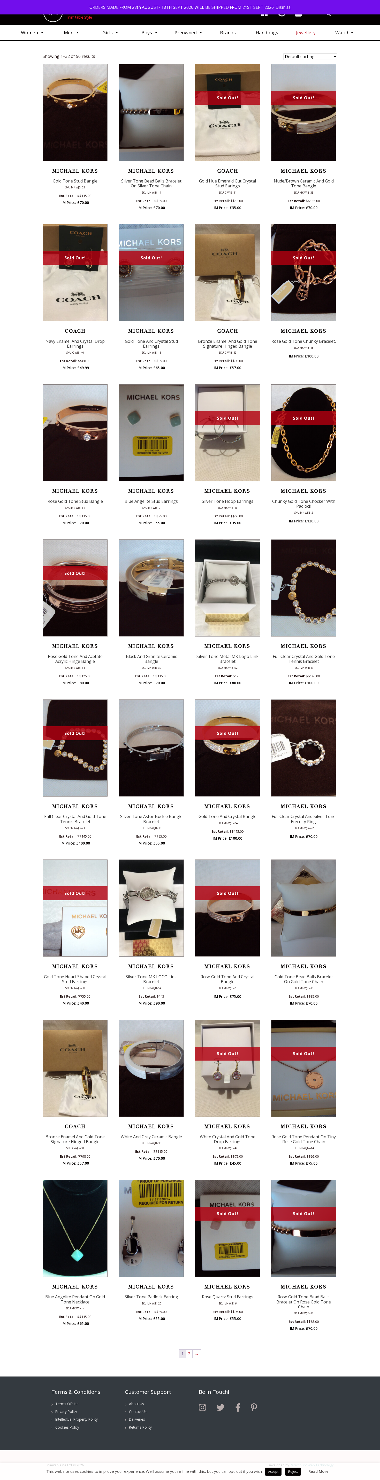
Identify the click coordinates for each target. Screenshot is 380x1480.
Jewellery (306, 32)
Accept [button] (273, 1471)
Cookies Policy (67, 1427)
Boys (146, 32)
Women (29, 32)
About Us (136, 1403)
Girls (107, 32)
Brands (228, 32)
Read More (318, 1471)
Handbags (267, 32)
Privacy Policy (66, 1411)
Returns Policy (140, 1427)
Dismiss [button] (283, 7)
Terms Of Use (67, 1403)
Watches (344, 32)
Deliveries (137, 1419)
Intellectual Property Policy (76, 1419)
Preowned (185, 32)
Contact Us (138, 1411)
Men (68, 32)
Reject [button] (293, 1471)
